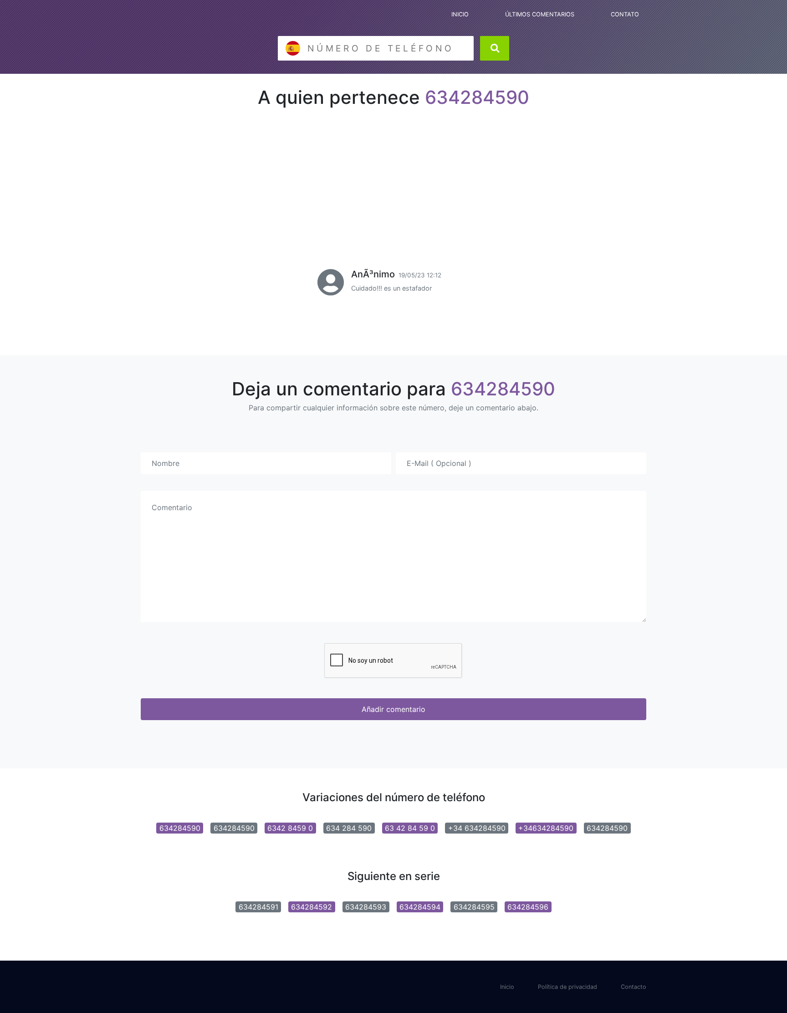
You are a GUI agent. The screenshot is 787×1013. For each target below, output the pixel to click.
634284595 (474, 906)
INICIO (460, 14)
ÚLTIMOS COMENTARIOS (539, 14)
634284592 (311, 906)
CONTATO (625, 14)
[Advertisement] (393, 176)
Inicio (507, 986)
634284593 (365, 906)
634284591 (258, 906)
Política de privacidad (567, 986)
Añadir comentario (393, 709)
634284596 (527, 906)
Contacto (633, 986)
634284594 (419, 906)
